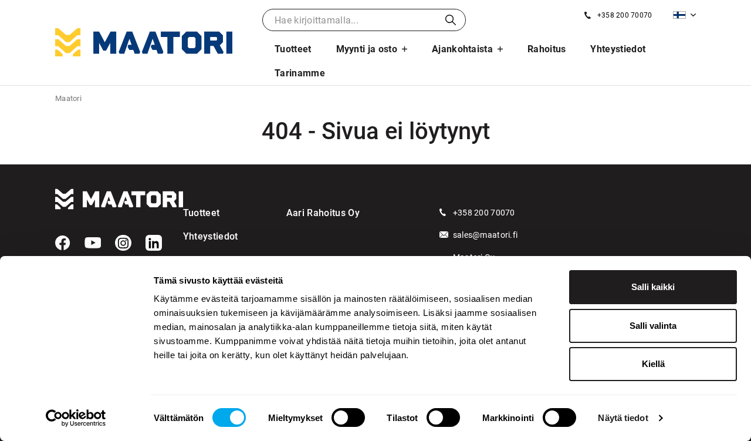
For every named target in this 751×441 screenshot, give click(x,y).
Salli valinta (653, 326)
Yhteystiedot (617, 49)
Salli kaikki (653, 287)
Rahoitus (546, 49)
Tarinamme (300, 73)
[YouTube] (92, 243)
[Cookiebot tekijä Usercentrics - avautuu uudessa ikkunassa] (76, 418)
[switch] (348, 417)
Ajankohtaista (462, 49)
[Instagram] (123, 243)
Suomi (684, 15)
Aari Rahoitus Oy (323, 212)
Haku (450, 20)
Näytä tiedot (623, 418)
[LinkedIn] (154, 243)
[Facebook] (62, 243)
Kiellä (653, 364)
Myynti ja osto (366, 49)
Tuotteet (293, 49)
